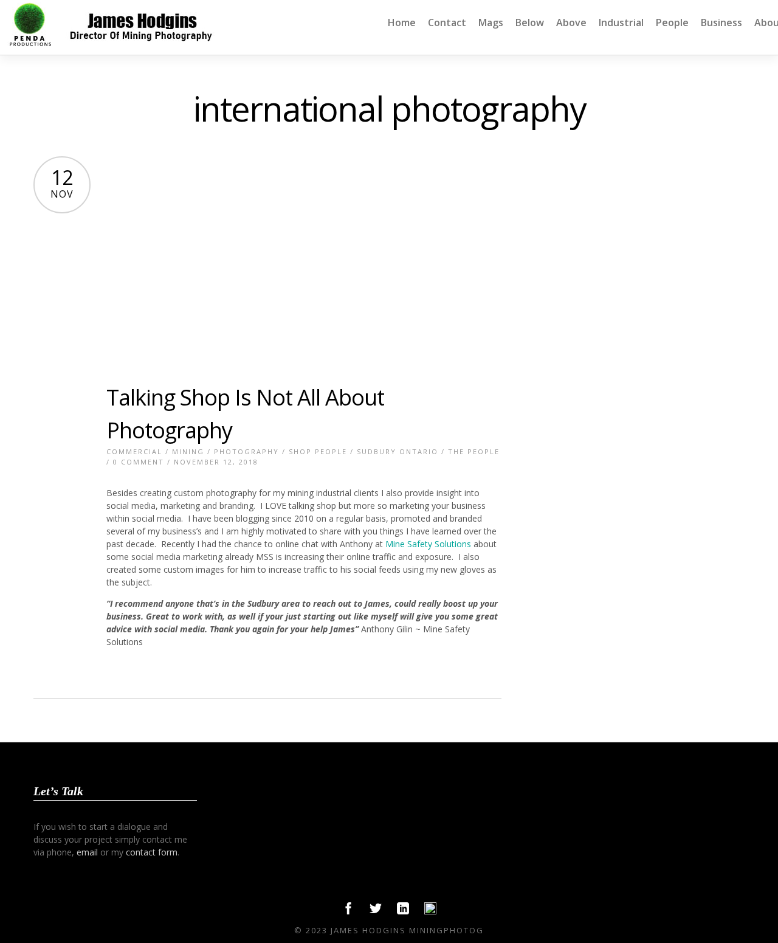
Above (571, 22)
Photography (246, 451)
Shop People (318, 451)
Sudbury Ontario (397, 451)
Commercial (134, 451)
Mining (188, 451)
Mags (490, 22)
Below (529, 22)
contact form (151, 852)
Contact (447, 22)
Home (402, 22)
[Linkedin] (403, 911)
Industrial (621, 22)
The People (474, 451)
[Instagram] (430, 911)
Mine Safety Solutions (427, 544)
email (87, 852)
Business (721, 22)
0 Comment (138, 461)
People (672, 22)
